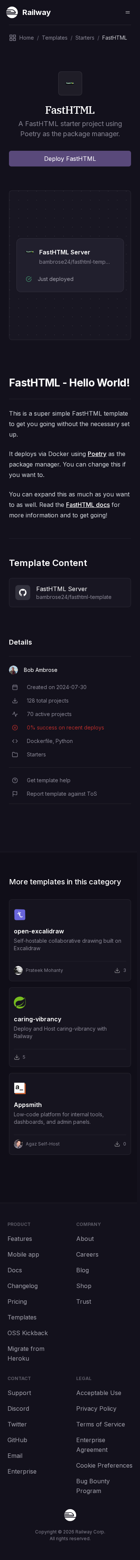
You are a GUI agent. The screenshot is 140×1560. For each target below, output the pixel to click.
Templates (22, 1317)
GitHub (17, 1440)
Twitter (17, 1424)
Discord (18, 1408)
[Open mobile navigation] (127, 12)
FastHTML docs (88, 504)
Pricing (17, 1301)
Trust (83, 1301)
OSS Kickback (27, 1333)
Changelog (22, 1286)
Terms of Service (100, 1424)
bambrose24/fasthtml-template (77, 262)
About (85, 1238)
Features (19, 1238)
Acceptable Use (98, 1393)
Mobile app (23, 1254)
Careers (87, 1254)
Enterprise (22, 1471)
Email (14, 1455)
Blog (82, 1270)
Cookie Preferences (104, 1465)
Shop (83, 1286)
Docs (14, 1270)
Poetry (97, 454)
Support (19, 1393)
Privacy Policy (96, 1408)
